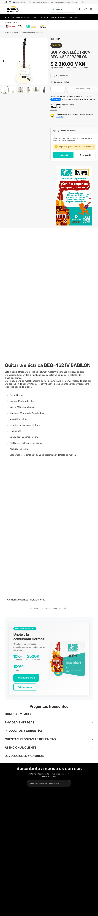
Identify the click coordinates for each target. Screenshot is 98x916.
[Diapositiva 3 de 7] (20, 89)
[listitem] (76, 17)
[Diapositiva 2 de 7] (12, 89)
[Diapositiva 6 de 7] (43, 89)
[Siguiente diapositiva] (45, 61)
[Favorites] (85, 9)
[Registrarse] (67, 783)
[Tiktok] (17, 2)
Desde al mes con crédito (62, 107)
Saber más (59, 116)
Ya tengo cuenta (24, 687)
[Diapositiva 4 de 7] (28, 89)
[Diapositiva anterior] (2, 61)
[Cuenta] (80, 9)
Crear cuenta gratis (26, 678)
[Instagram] (10, 2)
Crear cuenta (85, 155)
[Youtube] (13, 2)
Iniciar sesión (63, 155)
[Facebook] (6, 2)
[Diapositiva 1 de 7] (4, 89)
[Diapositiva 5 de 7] (36, 89)
